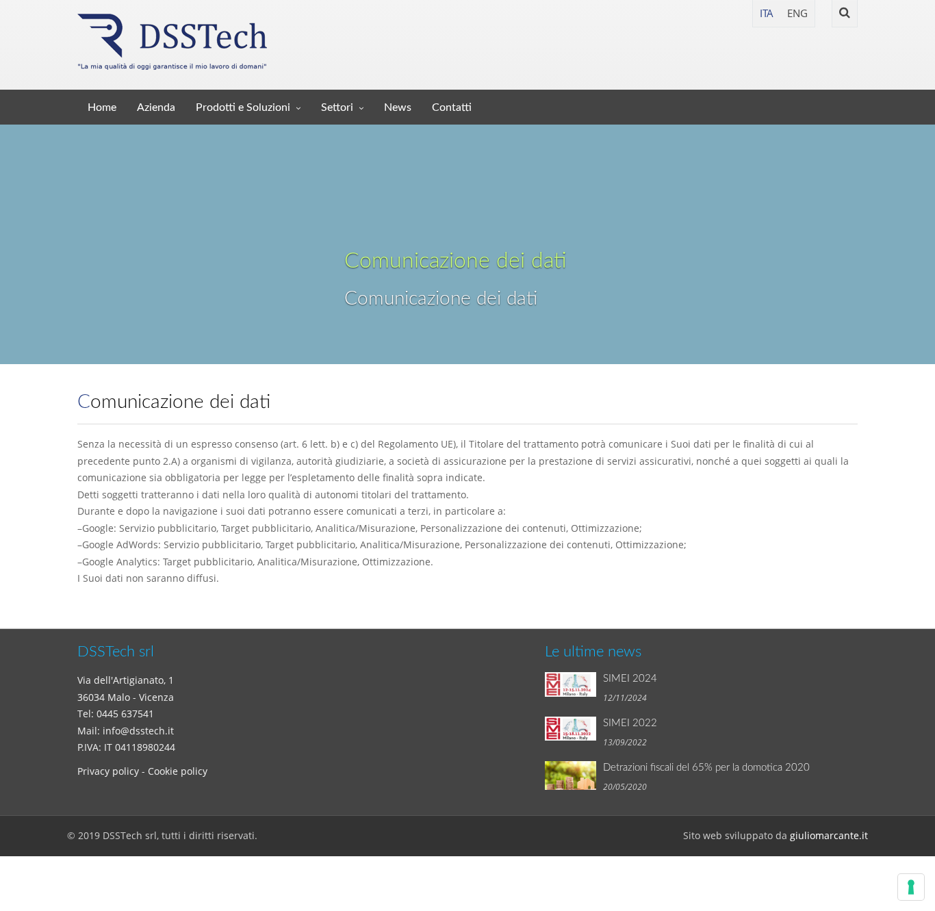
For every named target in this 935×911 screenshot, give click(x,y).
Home (102, 107)
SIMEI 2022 (630, 723)
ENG (797, 13)
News (397, 107)
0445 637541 (125, 713)
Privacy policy (108, 771)
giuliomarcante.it (829, 835)
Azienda (156, 107)
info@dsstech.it (138, 730)
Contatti (452, 107)
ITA (766, 13)
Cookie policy (177, 771)
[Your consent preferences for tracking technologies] (911, 887)
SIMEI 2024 (630, 678)
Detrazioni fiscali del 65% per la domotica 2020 (706, 767)
